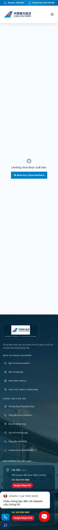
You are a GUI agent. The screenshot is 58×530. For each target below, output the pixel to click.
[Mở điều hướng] (52, 14)
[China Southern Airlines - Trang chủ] (18, 14)
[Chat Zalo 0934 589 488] (5, 525)
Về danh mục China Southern (29, 175)
